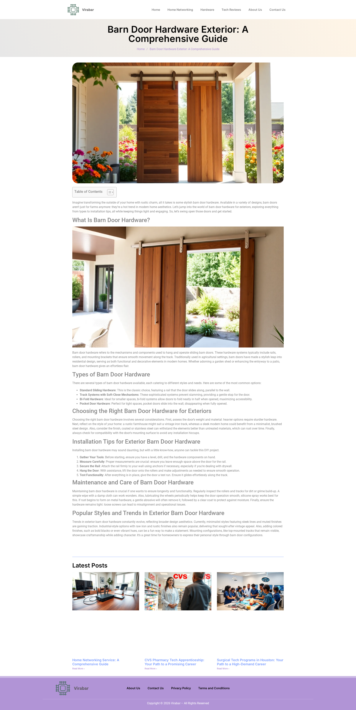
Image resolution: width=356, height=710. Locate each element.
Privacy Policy (181, 688)
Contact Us (277, 10)
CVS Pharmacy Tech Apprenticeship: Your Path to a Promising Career (174, 662)
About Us (255, 10)
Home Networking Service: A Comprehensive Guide (95, 662)
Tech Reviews (231, 10)
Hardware (207, 10)
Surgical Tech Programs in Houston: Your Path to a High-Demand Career (250, 662)
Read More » (78, 668)
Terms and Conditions (214, 688)
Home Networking (180, 10)
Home (156, 10)
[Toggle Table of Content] (108, 192)
